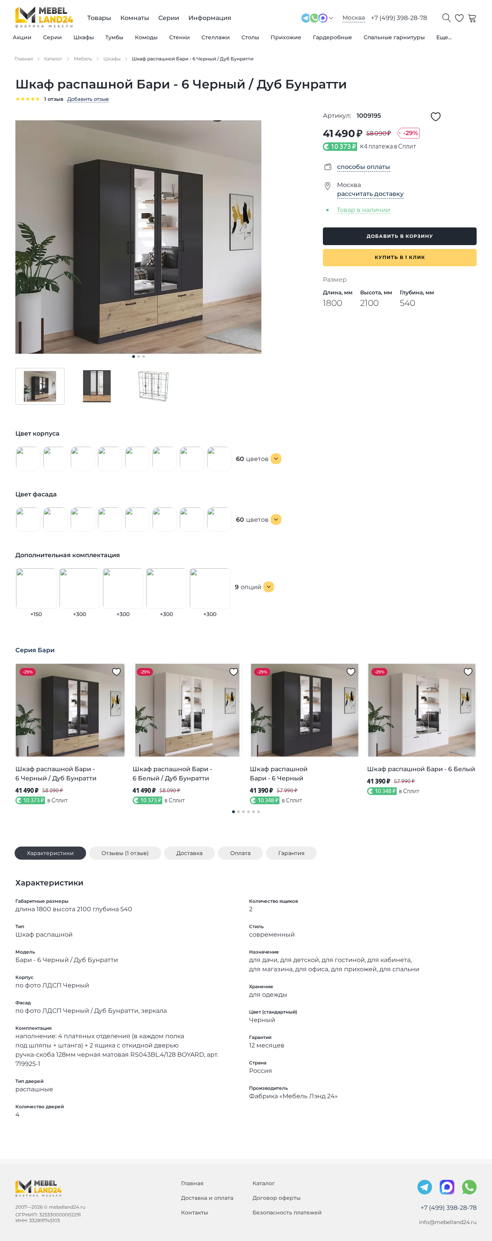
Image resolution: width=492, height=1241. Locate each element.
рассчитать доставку (370, 193)
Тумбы (114, 37)
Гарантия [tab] (291, 853)
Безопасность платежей (287, 1212)
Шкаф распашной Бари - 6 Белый (421, 769)
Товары (99, 18)
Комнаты (134, 18)
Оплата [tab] (240, 853)
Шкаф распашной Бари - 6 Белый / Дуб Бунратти (172, 773)
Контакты (194, 1212)
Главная (192, 1183)
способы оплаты (363, 166)
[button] (40, 386)
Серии (52, 37)
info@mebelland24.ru (448, 1222)
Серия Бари (35, 650)
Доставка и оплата (207, 1197)
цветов (252, 459)
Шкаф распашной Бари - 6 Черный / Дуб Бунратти (55, 773)
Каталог (264, 1183)
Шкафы (83, 37)
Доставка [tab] (189, 853)
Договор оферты (277, 1197)
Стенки (179, 37)
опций (248, 587)
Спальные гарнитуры (394, 37)
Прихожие (286, 37)
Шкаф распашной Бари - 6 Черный (279, 773)
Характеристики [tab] (50, 853)
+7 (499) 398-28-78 (399, 18)
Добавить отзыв (88, 99)
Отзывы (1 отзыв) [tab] (125, 853)
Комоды (146, 37)
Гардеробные (332, 37)
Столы (250, 37)
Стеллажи (215, 37)
